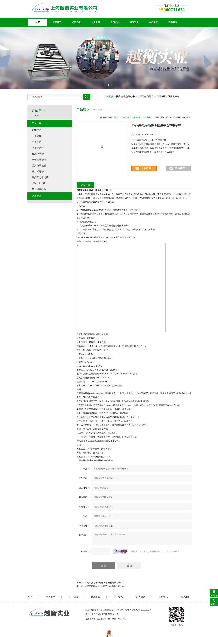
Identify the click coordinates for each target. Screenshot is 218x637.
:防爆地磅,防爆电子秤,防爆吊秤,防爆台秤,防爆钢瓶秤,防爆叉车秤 (147, 96)
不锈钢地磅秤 (39, 159)
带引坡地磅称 (39, 189)
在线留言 (153, 22)
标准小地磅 (38, 153)
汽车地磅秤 (38, 147)
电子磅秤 (36, 136)
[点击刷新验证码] (120, 551)
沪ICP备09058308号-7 (143, 610)
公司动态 (115, 22)
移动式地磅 (38, 171)
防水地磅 (36, 130)
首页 (116, 117)
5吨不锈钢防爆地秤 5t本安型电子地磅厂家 (104, 582)
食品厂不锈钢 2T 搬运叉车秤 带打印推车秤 (104, 586)
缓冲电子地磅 (39, 165)
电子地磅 (135, 117)
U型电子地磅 (39, 183)
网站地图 (122, 619)
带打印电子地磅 (40, 177)
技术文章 (96, 22)
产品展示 (57, 22)
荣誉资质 (134, 22)
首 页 (30, 596)
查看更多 (37, 196)
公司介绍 (76, 22)
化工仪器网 (101, 619)
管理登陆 (112, 619)
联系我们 (173, 22)
